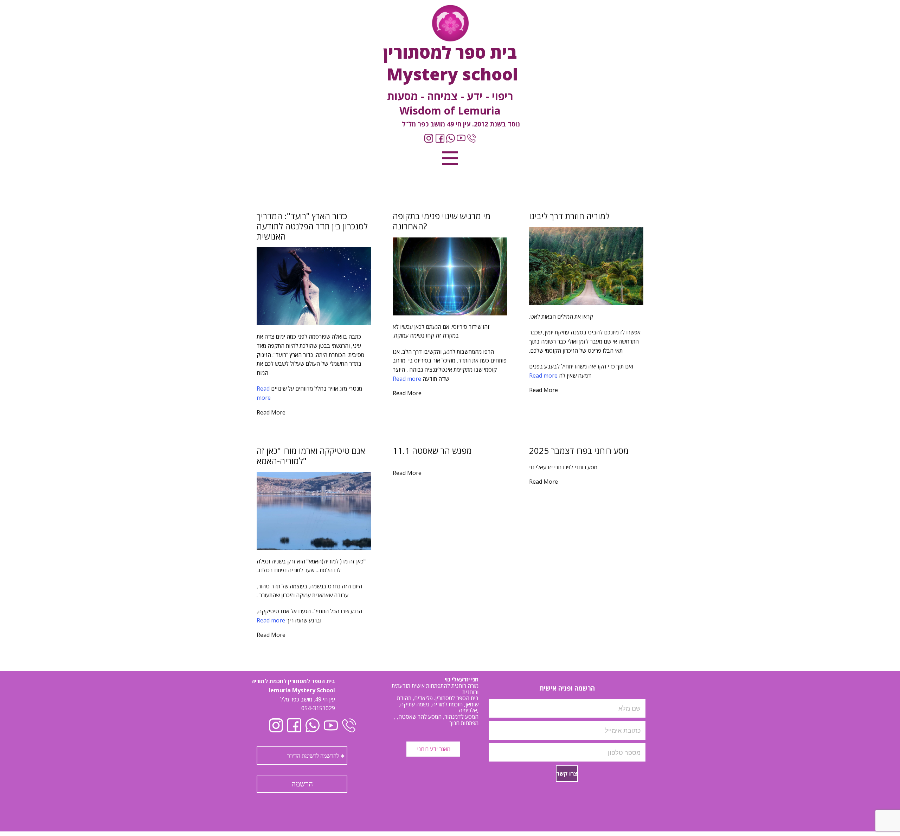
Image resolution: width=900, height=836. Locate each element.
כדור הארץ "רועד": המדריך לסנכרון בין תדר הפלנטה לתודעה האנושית (312, 226)
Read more (543, 375)
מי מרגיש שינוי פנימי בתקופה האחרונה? (441, 221)
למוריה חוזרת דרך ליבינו (569, 216)
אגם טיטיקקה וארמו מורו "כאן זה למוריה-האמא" (311, 455)
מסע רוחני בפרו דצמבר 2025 (579, 450)
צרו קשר (567, 773)
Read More (543, 390)
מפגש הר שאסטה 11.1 (432, 450)
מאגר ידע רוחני (433, 749)
